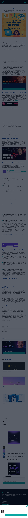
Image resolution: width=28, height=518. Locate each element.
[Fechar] (27, 506)
